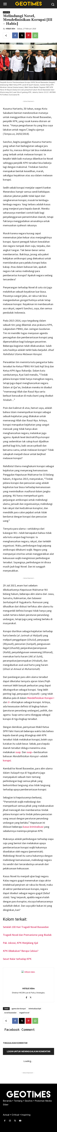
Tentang (18, 1100)
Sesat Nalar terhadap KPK (17, 959)
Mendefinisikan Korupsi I (40, 698)
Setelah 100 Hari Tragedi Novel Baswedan (26, 927)
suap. (18, 752)
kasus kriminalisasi (33, 826)
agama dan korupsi (18, 1008)
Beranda (7, 1100)
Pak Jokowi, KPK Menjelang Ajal (20, 942)
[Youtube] (20, 1121)
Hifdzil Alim (10, 28)
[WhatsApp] (35, 35)
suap (29, 752)
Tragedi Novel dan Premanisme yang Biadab (27, 934)
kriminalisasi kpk (34, 1008)
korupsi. (7, 760)
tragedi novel (24, 1013)
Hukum (6, 12)
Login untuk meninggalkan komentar (28, 1051)
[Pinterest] (28, 35)
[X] (22, 35)
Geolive (29, 1100)
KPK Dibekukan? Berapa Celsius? (20, 951)
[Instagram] (10, 1121)
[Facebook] (15, 35)
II (8, 702)
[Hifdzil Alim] (28, 977)
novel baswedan (10, 1013)
